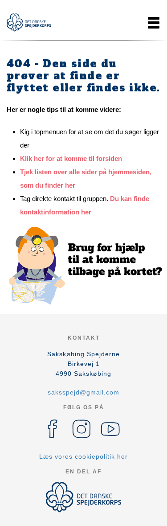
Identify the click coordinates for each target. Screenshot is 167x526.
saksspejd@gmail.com (83, 392)
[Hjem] (29, 22)
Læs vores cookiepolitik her (83, 456)
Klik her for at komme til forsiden (71, 158)
